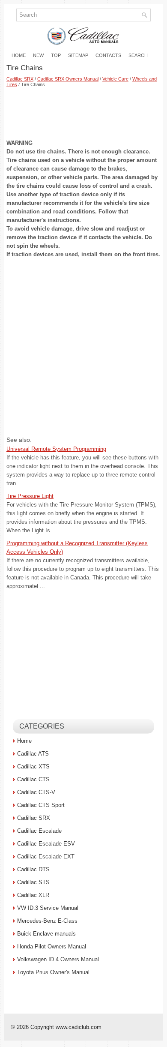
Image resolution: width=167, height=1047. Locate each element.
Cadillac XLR (33, 895)
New (38, 55)
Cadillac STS (33, 882)
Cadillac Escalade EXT (46, 856)
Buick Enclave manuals (46, 933)
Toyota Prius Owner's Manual (53, 972)
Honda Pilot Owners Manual (51, 946)
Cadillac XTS (33, 766)
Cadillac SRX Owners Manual (67, 78)
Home (19, 55)
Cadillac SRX (19, 78)
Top (56, 55)
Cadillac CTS (33, 779)
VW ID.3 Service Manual (47, 908)
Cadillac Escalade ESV (46, 843)
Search (138, 55)
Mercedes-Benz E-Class (47, 921)
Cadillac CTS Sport (41, 805)
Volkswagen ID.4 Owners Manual (58, 959)
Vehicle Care (115, 78)
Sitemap (78, 55)
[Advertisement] (83, 113)
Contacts (108, 55)
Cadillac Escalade (39, 831)
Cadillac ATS (33, 753)
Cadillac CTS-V (36, 792)
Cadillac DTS (33, 869)
